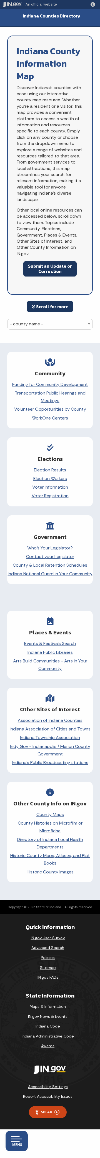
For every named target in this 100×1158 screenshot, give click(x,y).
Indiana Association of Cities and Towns (50, 729)
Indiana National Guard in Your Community (50, 574)
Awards (47, 1045)
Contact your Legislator (50, 556)
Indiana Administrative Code (48, 1036)
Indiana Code (48, 1026)
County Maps (50, 814)
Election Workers (50, 478)
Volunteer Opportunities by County (50, 409)
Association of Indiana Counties (50, 720)
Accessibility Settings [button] (48, 1086)
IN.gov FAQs (48, 977)
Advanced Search (47, 947)
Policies (48, 957)
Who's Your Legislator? (50, 548)
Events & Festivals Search (50, 643)
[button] (94, 4)
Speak (46, 1111)
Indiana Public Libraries (50, 652)
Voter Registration (50, 496)
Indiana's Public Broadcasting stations (50, 762)
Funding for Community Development (50, 384)
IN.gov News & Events (48, 1016)
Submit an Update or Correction (50, 269)
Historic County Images (50, 872)
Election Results (50, 470)
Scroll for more (52, 306)
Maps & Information (48, 1006)
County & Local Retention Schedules (50, 565)
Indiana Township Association (50, 737)
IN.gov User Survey (48, 937)
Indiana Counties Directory (51, 16)
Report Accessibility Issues (47, 1096)
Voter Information (50, 487)
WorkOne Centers (50, 418)
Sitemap (48, 967)
